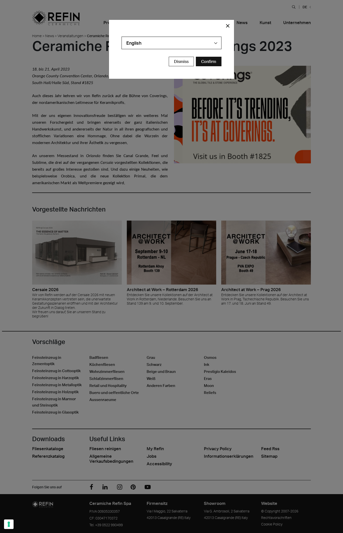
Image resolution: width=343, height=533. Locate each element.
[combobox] (171, 43)
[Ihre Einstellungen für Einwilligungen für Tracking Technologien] (9, 524)
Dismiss (181, 61)
